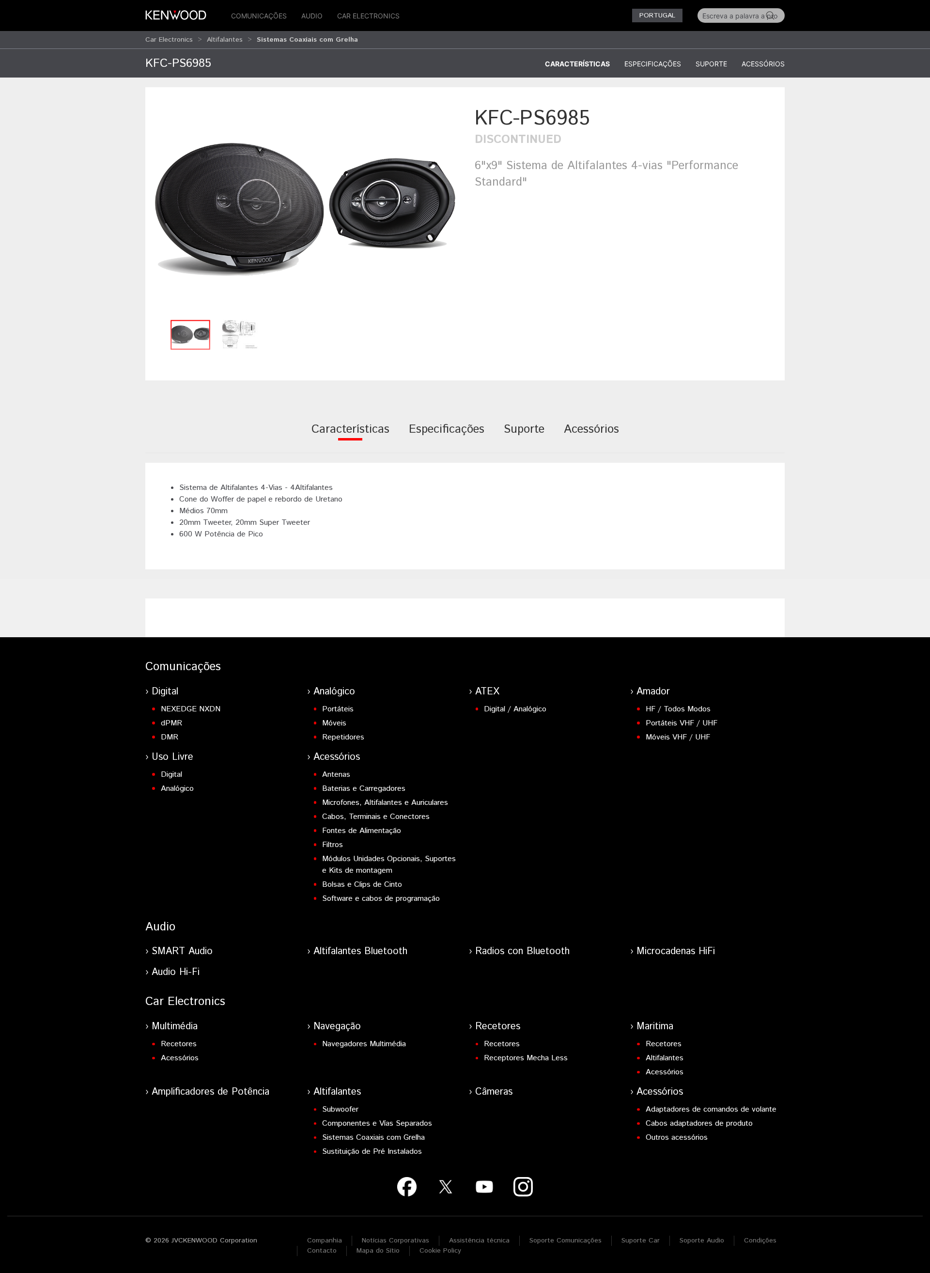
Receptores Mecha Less (526, 1058)
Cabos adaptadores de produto (699, 1123)
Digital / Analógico (515, 709)
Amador (653, 692)
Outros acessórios (677, 1137)
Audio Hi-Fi (176, 972)
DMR (169, 737)
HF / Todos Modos (678, 709)
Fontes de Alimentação (361, 830)
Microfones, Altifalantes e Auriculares (385, 802)
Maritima (654, 1027)
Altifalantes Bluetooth (360, 951)
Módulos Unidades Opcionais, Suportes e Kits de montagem (389, 864)
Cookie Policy (440, 1251)
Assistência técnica (479, 1240)
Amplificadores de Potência (210, 1092)
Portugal (657, 15)
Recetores (179, 1044)
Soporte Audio (702, 1240)
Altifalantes (225, 40)
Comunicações (259, 16)
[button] (305, 209)
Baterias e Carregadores (363, 788)
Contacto (322, 1251)
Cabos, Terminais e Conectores (376, 816)
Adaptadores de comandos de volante (711, 1109)
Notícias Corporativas (395, 1240)
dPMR (171, 723)
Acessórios (763, 64)
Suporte (711, 64)
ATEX (487, 692)
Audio (312, 16)
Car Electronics (368, 16)
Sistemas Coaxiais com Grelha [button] (307, 40)
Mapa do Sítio (378, 1251)
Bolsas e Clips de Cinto (362, 884)
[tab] (350, 436)
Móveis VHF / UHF (678, 737)
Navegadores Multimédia (364, 1044)
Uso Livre (172, 757)
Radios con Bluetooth (522, 951)
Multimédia (175, 1027)
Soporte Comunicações (565, 1240)
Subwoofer (340, 1109)
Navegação (337, 1027)
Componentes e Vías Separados (377, 1123)
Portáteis (338, 709)
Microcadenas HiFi (675, 951)
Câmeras (493, 1092)
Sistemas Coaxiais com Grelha (373, 1137)
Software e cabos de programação (381, 898)
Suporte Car (640, 1240)
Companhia (324, 1240)
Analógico (334, 692)
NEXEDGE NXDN (190, 709)
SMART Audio (182, 951)
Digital (165, 692)
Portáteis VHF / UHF (681, 723)
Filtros (332, 844)
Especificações (652, 64)
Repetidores (343, 737)
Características (577, 64)
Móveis (334, 723)
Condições (760, 1240)
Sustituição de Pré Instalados (372, 1151)
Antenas (336, 774)
